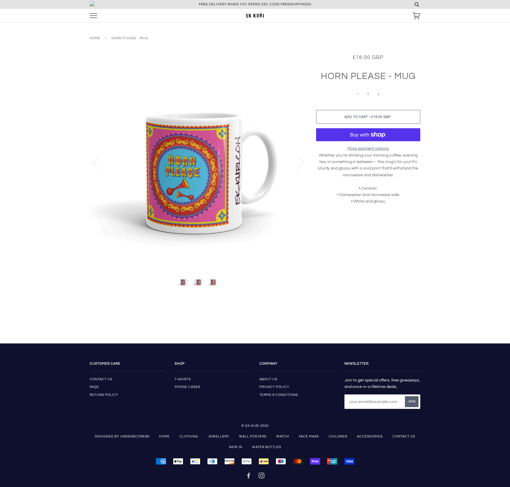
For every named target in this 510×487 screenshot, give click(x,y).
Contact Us (404, 436)
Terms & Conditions (278, 394)
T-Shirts (183, 379)
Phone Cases (187, 387)
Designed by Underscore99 (122, 436)
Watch (282, 436)
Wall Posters (253, 436)
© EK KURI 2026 (255, 425)
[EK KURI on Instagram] (262, 476)
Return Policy (104, 394)
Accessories (370, 436)
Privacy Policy (274, 387)
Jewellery (218, 436)
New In (235, 447)
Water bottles (266, 447)
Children (338, 436)
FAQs (94, 387)
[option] (198, 162)
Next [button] (296, 162)
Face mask (309, 436)
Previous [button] (100, 162)
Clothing (188, 436)
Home (95, 38)
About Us (268, 379)
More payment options (368, 149)
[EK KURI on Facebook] (249, 476)
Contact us (101, 379)
